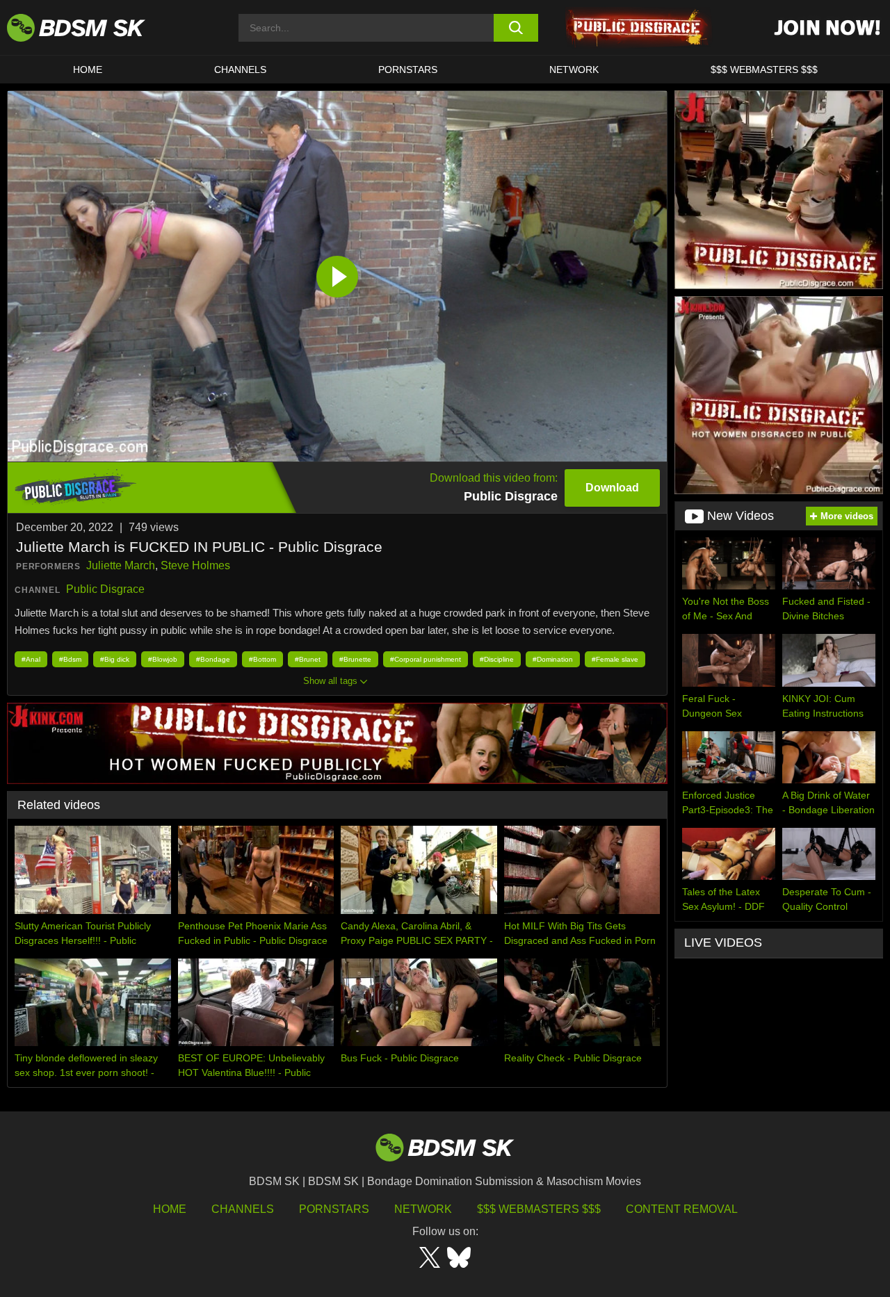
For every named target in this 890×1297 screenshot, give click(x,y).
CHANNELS (240, 69)
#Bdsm (70, 659)
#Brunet (308, 659)
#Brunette (355, 659)
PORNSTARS (407, 69)
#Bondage (213, 659)
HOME (87, 69)
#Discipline (497, 659)
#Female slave (615, 659)
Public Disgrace (105, 589)
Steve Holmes (195, 565)
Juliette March (120, 565)
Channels (242, 1209)
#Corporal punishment (425, 659)
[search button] (516, 28)
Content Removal (682, 1209)
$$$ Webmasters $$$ (539, 1209)
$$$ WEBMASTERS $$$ (764, 69)
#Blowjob (162, 659)
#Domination (553, 659)
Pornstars (334, 1209)
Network (574, 69)
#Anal (31, 659)
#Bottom (262, 659)
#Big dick (114, 659)
